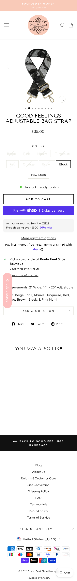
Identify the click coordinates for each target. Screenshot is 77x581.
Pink (26, 153)
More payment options (38, 238)
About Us (38, 472)
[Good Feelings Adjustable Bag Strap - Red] (25, 408)
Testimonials (38, 504)
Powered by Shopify (38, 577)
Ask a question (38, 310)
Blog (38, 465)
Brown (47, 164)
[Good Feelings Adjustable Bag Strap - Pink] (12, 408)
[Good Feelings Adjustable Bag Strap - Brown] (14, 411)
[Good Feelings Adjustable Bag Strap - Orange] (9, 411)
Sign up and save (37, 529)
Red (12, 164)
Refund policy (38, 511)
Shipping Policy (38, 491)
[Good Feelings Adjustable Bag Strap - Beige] (7, 408)
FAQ (38, 498)
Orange (29, 164)
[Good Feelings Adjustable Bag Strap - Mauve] (16, 408)
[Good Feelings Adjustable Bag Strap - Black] (19, 411)
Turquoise (62, 153)
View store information (24, 275)
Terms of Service (38, 517)
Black (63, 164)
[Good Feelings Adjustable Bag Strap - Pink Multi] (23, 411)
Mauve (42, 153)
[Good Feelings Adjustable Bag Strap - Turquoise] (21, 408)
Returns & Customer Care (38, 478)
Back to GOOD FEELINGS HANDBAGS (41, 443)
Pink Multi (38, 175)
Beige (11, 153)
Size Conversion (38, 485)
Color (38, 146)
